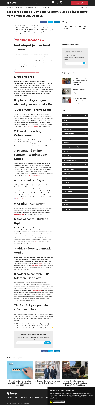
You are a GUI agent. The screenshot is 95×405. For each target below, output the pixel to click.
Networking (75, 156)
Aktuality (10, 7)
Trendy (75, 200)
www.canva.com (19, 214)
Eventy (35, 3)
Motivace (75, 142)
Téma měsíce (75, 191)
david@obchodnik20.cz (32, 126)
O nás (16, 397)
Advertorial (75, 115)
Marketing (75, 138)
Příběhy (75, 178)
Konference (75, 129)
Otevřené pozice (75, 169)
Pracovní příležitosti (79, 3)
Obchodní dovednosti (75, 160)
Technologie (75, 187)
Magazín (37, 7)
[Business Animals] (12, 3)
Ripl (35, 241)
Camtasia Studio (36, 265)
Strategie (75, 182)
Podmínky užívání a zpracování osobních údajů (18, 403)
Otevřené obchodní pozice (75, 164)
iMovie (40, 263)
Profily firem (25, 3)
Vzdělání (75, 205)
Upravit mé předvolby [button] (58, 401)
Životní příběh (75, 209)
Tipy (75, 196)
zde (34, 114)
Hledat (84, 7)
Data (75, 120)
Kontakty (24, 397)
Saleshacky (29, 7)
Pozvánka (75, 173)
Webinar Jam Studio (34, 175)
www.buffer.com (19, 235)
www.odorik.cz (37, 290)
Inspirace (75, 124)
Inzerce (9, 397)
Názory (75, 151)
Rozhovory (19, 7)
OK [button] (51, 401)
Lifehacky (46, 7)
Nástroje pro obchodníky (75, 147)
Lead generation (75, 133)
